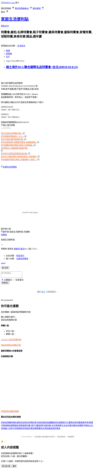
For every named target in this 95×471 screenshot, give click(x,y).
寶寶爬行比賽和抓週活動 (70, 422)
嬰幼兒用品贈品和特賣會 (49, 428)
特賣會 (4, 235)
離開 (14, 466)
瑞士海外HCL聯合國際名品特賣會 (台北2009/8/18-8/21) (42, 67)
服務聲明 (71, 437)
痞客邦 (17, 249)
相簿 (8, 51)
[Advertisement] (30, 75)
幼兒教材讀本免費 (73, 425)
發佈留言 (5, 283)
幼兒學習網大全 (58, 425)
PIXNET (29, 437)
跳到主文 (5, 26)
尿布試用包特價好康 (28, 422)
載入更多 (5, 268)
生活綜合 (21, 46)
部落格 (9, 54)
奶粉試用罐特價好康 (10, 422)
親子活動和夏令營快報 (41, 425)
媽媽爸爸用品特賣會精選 (28, 428)
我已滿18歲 (6, 466)
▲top (3, 263)
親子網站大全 (87, 425)
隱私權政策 (61, 437)
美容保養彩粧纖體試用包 (48, 422)
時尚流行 (20, 256)
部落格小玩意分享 (9, 428)
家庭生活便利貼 (15, 19)
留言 (22, 249)
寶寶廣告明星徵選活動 (21, 425)
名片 (8, 57)
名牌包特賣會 (22, 259)
